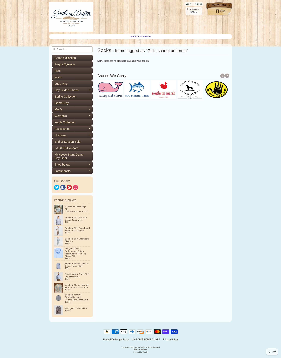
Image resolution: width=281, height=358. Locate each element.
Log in (188, 4)
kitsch (58, 77)
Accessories (74, 129)
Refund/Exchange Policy (116, 339)
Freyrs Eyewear (65, 64)
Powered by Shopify (140, 352)
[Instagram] (75, 187)
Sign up (198, 4)
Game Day (62, 103)
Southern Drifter (139, 347)
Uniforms (74, 136)
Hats (58, 70)
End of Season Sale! (68, 141)
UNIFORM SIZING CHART (146, 339)
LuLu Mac (61, 83)
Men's (74, 110)
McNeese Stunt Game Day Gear (69, 156)
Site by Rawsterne (140, 349)
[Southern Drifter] (71, 17)
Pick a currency (194, 9)
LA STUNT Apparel (67, 148)
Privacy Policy (170, 339)
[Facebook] (63, 187)
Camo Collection (65, 57)
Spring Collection (65, 96)
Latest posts (74, 171)
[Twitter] (56, 187)
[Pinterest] (69, 187)
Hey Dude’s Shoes (74, 90)
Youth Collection (65, 122)
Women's (74, 116)
